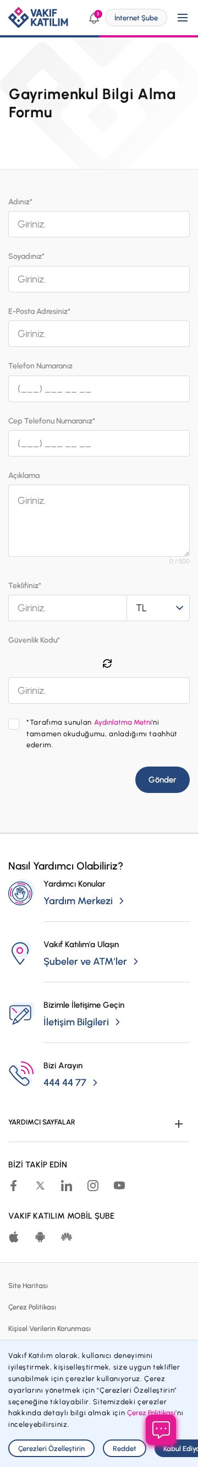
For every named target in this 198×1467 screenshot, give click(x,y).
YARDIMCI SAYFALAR (41, 1122)
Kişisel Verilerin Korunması (49, 1328)
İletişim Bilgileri (76, 1022)
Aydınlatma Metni (123, 722)
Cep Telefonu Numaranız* (51, 421)
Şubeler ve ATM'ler (85, 961)
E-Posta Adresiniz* (39, 311)
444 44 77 (64, 1083)
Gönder (162, 780)
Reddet (124, 1448)
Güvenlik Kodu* (34, 640)
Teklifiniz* (24, 585)
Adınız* (20, 202)
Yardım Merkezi (78, 901)
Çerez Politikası (32, 1307)
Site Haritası (28, 1285)
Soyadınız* (26, 256)
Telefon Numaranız (40, 366)
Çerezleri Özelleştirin (51, 1448)
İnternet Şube (136, 18)
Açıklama (24, 475)
